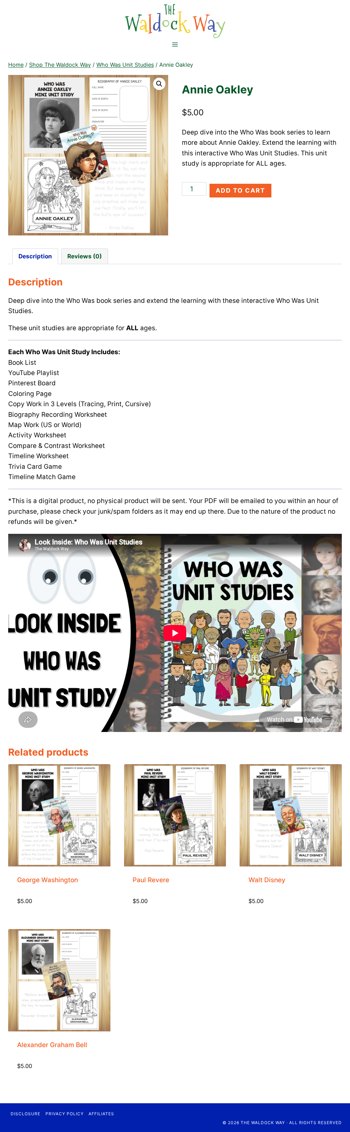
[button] (159, 84)
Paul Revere (151, 880)
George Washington (47, 880)
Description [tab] (35, 256)
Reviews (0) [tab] (84, 256)
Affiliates (101, 1113)
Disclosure (25, 1113)
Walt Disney (266, 880)
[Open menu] (175, 44)
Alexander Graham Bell (52, 1045)
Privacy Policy (64, 1113)
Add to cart (240, 190)
